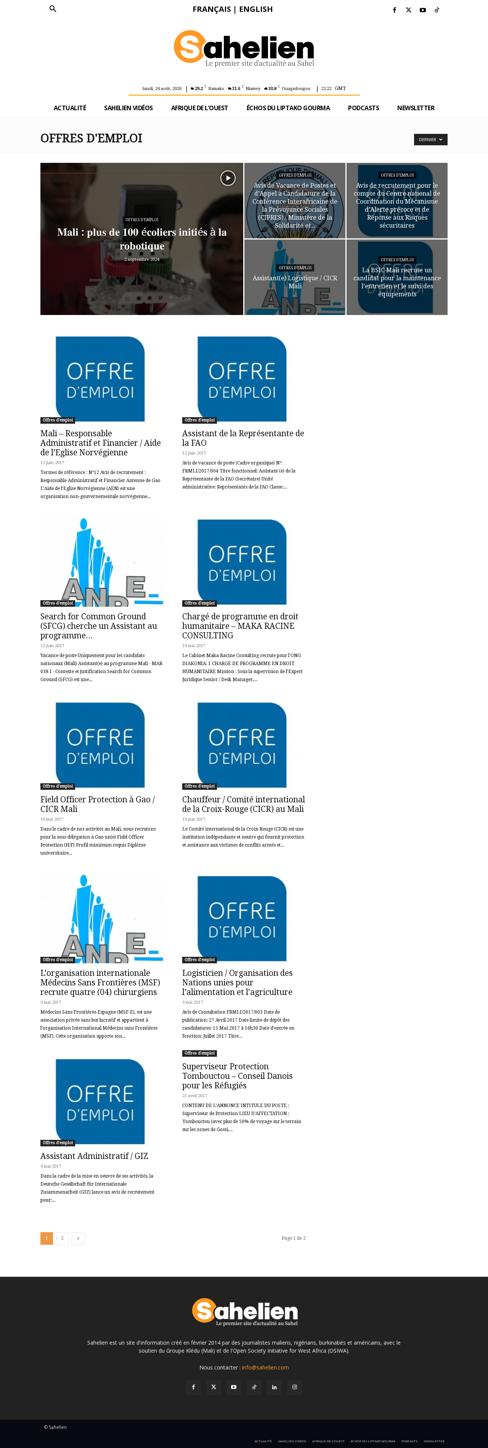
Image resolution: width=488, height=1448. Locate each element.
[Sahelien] (243, 50)
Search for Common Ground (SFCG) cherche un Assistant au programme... (98, 626)
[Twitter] (408, 10)
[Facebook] (394, 10)
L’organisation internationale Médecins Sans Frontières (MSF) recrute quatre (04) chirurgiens (100, 982)
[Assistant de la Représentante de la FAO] (244, 379)
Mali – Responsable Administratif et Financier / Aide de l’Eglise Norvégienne (100, 443)
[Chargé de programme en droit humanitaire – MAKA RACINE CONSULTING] (244, 562)
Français (212, 9)
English (256, 9)
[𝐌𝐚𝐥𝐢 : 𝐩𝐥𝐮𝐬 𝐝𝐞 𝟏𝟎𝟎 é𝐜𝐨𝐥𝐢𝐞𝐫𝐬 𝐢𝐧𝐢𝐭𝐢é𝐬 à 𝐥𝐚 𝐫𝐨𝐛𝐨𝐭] (141, 251)
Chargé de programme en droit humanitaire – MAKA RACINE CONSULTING (240, 626)
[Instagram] (294, 1387)
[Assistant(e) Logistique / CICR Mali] (294, 277)
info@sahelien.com (265, 1367)
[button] (53, 9)
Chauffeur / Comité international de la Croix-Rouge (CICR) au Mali (243, 804)
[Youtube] (423, 10)
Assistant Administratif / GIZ (94, 1156)
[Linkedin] (274, 1387)
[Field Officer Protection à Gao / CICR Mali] (102, 745)
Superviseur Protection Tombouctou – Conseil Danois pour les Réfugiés (237, 1076)
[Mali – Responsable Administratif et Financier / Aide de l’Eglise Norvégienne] (102, 379)
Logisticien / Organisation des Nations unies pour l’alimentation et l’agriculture (237, 982)
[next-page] (78, 1238)
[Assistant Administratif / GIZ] (102, 1101)
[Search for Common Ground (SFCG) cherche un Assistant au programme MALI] (102, 562)
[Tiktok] (437, 10)
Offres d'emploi (141, 220)
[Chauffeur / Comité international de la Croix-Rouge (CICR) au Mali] (244, 745)
